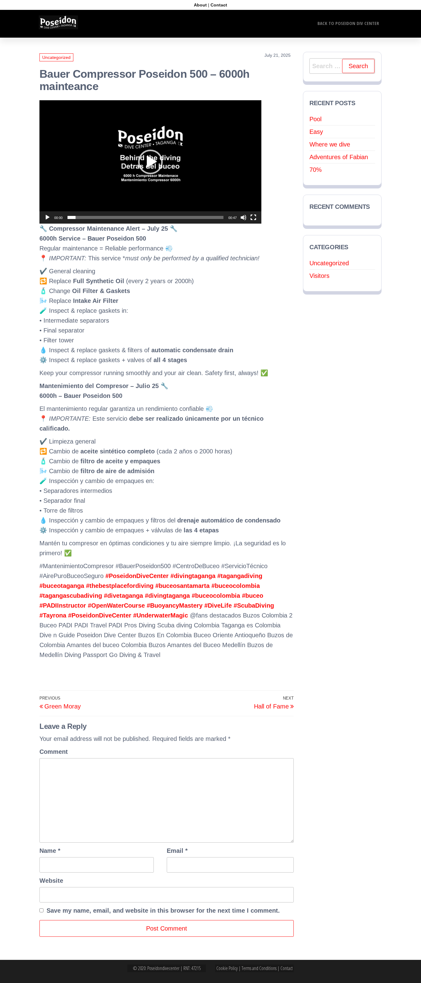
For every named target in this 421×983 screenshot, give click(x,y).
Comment (53, 751)
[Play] (47, 217)
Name (49, 850)
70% (315, 169)
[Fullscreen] (253, 217)
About (200, 4)
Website (51, 880)
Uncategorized (56, 57)
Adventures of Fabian (338, 157)
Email (177, 850)
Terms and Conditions (259, 968)
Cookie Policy (227, 968)
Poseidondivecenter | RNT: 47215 (174, 968)
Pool (315, 119)
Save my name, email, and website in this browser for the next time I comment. (163, 910)
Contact (219, 4)
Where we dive (329, 144)
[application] (150, 162)
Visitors (319, 275)
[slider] (145, 217)
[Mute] (243, 217)
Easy (316, 131)
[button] (150, 162)
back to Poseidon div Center (348, 23)
